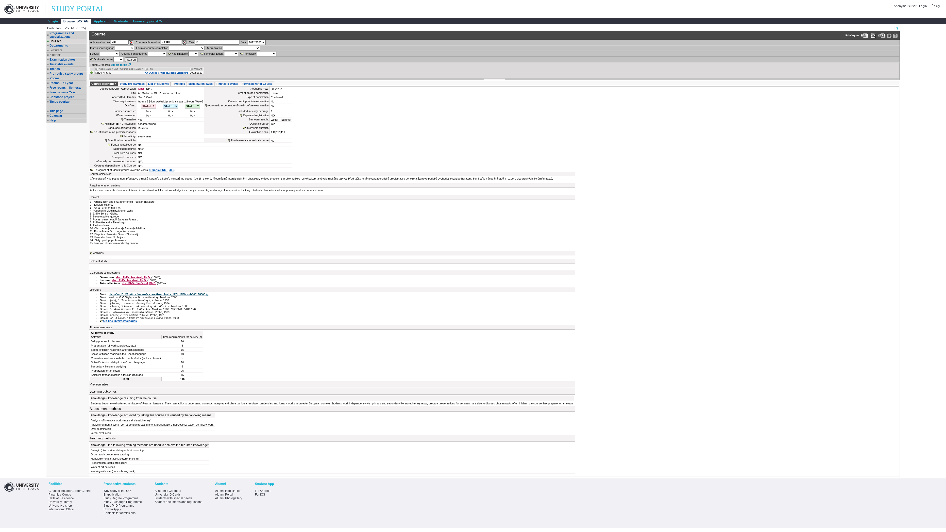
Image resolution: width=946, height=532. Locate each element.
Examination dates (63, 59)
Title (191, 42)
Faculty (94, 53)
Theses (55, 69)
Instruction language (102, 48)
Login (923, 6)
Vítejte (53, 21)
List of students (158, 83)
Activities (98, 252)
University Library (60, 502)
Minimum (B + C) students (120, 123)
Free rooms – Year (62, 92)
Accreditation (214, 48)
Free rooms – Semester (66, 87)
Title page (56, 111)
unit (100, 42)
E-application (112, 494)
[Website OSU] (25, 9)
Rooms (55, 78)
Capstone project (62, 97)
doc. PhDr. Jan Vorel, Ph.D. (133, 277)
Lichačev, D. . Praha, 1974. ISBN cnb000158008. (157, 294)
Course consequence (134, 53)
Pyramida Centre (60, 494)
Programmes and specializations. (62, 35)
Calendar (56, 115)
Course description (103, 83)
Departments (59, 45)
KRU (141, 88)
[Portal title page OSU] (82, 9)
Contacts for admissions (119, 513)
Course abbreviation (148, 42)
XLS (171, 169)
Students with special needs (173, 498)
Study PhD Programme (118, 505)
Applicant (101, 21)
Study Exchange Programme (122, 502)
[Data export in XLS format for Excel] (873, 35)
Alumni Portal (224, 494)
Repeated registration (256, 115)
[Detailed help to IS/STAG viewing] (895, 35)
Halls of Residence (61, 498)
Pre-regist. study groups (67, 73)
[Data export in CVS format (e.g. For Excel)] (882, 35)
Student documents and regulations (178, 502)
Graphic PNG (158, 169)
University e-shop (60, 505)
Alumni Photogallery (228, 498)
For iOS (260, 494)
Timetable (178, 83)
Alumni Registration (228, 491)
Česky (935, 6)
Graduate (121, 21)
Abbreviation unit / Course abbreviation (121, 68)
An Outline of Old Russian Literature (166, 72)
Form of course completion (152, 48)
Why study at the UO (117, 491)
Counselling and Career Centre (70, 491)
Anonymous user (905, 6)
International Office (61, 509)
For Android (262, 491)
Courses (56, 41)
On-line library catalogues (120, 320)
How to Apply (112, 509)
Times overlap (59, 101)
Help (53, 120)
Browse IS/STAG (75, 21)
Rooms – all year (61, 83)
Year (244, 42)
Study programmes (132, 83)
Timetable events (62, 64)
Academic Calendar (168, 491)
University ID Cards (168, 494)
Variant (198, 68)
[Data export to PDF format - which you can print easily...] (864, 35)
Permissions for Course (257, 83)
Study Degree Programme (120, 498)
